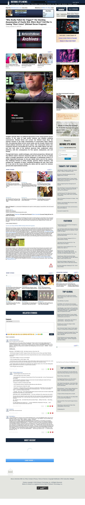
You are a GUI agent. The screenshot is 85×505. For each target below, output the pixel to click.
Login (74, 2)
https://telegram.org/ (74, 127)
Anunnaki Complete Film (62, 210)
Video (56, 4)
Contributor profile (17, 15)
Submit (67, 158)
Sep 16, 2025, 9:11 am (13, 369)
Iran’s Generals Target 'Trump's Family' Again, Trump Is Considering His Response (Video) (67, 329)
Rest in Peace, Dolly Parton (63, 375)
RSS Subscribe (65, 479)
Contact (31, 479)
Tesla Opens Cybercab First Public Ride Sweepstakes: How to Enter (66, 406)
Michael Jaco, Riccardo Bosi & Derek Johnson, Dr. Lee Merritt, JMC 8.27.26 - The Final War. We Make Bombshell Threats (67, 252)
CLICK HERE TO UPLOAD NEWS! (73, 16)
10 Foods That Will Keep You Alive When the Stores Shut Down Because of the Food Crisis (67, 372)
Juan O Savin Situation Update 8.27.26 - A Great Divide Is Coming (66, 239)
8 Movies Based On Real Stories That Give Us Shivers (67, 63)
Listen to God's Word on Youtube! (68, 38)
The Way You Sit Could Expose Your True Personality (45, 303)
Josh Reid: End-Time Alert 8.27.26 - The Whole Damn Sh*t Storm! (66, 243)
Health (21, 4)
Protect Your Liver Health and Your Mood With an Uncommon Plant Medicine (67, 397)
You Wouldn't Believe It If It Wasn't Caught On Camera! (67, 109)
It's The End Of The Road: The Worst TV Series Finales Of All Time (13, 200)
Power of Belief (34, 4)
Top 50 (59, 4)
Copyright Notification (54, 479)
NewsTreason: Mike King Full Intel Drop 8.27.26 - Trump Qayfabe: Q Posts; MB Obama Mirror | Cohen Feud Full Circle (67, 257)
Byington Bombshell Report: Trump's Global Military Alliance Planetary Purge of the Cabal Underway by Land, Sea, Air (67, 179)
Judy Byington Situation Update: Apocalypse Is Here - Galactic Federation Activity (67, 171)
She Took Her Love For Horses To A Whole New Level (67, 362)
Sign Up (77, 2)
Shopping (70, 4)
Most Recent (64, 4)
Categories (75, 4)
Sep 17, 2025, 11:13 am (13, 413)
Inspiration (49, 4)
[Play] (68, 26)
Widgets (72, 479)
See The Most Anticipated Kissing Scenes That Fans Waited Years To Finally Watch (67, 78)
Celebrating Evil (61, 409)
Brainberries (8, 182)
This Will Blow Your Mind (63, 300)
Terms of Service (43, 479)
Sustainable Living (42, 4)
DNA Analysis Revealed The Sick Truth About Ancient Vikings (61, 285)
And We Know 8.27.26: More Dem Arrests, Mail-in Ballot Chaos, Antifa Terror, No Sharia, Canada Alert (67, 194)
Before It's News (19, 1)
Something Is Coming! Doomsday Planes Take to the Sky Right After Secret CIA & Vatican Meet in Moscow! (67, 333)
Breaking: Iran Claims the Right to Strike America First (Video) (66, 324)
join (12, 209)
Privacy (36, 479)
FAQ (26, 479)
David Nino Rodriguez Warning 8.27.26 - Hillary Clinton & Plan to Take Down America (67, 262)
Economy (17, 4)
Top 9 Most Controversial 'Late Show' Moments (65, 94)
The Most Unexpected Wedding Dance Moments (29, 200)
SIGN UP (62, 147)
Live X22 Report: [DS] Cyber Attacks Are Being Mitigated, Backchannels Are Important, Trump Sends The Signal (67, 230)
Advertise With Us (19, 479)
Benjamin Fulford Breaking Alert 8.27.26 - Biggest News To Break (66, 175)
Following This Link (11, 259)
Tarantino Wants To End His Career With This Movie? (43, 200)
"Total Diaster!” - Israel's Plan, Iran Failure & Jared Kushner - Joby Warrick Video (67, 320)
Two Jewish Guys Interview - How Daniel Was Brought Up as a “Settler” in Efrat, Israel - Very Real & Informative (67, 384)
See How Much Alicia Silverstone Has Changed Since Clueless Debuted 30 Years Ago (29, 185)
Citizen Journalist (36, 214)
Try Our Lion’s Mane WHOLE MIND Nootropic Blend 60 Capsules (20, 225)
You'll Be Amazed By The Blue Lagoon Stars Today (13, 303)
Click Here (17, 214)
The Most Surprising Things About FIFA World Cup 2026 (43, 184)
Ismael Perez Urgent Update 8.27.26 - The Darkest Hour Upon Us (66, 247)
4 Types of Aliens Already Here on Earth (66, 393)
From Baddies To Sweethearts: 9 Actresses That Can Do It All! (29, 303)
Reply (43, 369)
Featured (13, 4)
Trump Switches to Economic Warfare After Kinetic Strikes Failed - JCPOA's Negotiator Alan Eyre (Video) (67, 338)
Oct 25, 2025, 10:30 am (13, 432)
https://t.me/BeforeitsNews (63, 132)
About (12, 479)
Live (53, 4)
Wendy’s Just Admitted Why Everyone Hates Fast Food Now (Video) (67, 203)
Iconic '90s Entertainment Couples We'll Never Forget (44, 288)
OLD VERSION (73, 9)
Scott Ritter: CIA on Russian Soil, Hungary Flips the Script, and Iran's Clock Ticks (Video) (67, 304)
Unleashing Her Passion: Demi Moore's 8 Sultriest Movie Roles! (29, 288)
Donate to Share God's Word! (67, 41)
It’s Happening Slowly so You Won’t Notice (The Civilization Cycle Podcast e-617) (66, 379)
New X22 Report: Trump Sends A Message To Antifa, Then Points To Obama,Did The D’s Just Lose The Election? (67, 189)
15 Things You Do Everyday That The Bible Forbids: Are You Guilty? (13, 185)
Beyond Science (27, 4)
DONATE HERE (61, 9)
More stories (24, 15)
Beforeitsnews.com (16, 8)
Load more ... (30, 460)
